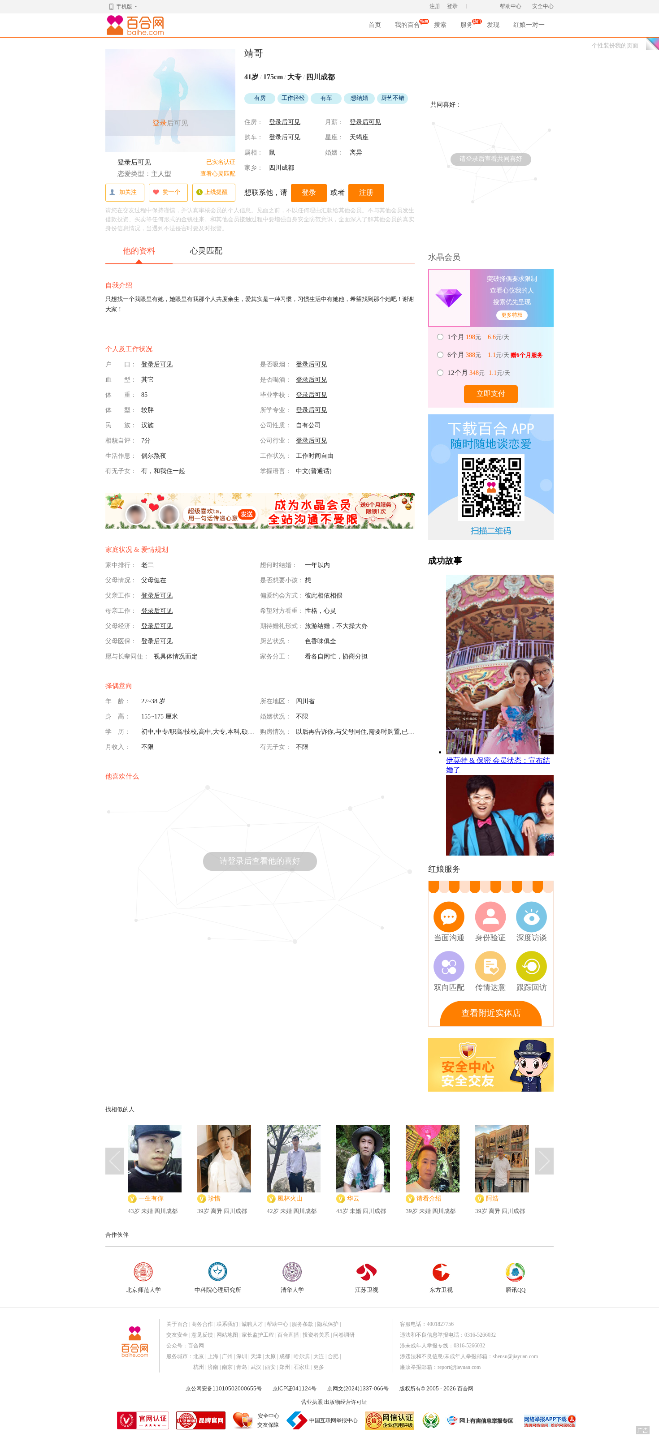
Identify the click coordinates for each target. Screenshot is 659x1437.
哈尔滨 (302, 1356)
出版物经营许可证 (345, 1402)
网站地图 (227, 1335)
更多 (318, 1367)
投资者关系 (316, 1335)
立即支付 (491, 393)
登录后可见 (134, 162)
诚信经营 (430, 1420)
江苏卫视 (366, 1289)
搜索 (440, 25)
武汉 (256, 1367)
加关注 (128, 192)
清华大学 (292, 1289)
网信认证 (389, 1420)
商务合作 (202, 1324)
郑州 (284, 1367)
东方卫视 (441, 1289)
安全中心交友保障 (268, 1420)
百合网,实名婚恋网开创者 (136, 25)
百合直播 (288, 1335)
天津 (256, 1356)
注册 (434, 6)
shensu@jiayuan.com (515, 1356)
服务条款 (302, 1324)
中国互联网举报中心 (333, 1420)
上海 (213, 1356)
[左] (114, 1161)
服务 (466, 28)
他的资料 (139, 250)
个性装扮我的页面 (615, 45)
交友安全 (177, 1335)
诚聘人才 (252, 1324)
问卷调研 (344, 1335)
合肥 (333, 1356)
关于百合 (177, 1324)
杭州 (198, 1367)
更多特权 (512, 315)
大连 (318, 1356)
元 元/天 (479, 336)
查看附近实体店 (491, 1013)
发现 (493, 25)
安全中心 (543, 6)
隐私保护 (327, 1324)
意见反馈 (202, 1335)
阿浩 (492, 1198)
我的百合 (407, 28)
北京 (198, 1356)
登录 (452, 6)
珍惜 (214, 1198)
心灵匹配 (206, 250)
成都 (284, 1356)
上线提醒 (216, 192)
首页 (375, 25)
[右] (544, 1161)
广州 (227, 1356)
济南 (213, 1367)
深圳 (241, 1356)
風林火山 (290, 1198)
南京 (227, 1367)
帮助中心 (510, 6)
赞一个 (171, 192)
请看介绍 (429, 1198)
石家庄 (302, 1367)
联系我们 (227, 1324)
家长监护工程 (258, 1335)
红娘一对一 (529, 25)
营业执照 (312, 1402)
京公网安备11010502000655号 (224, 1388)
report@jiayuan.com (459, 1367)
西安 (270, 1367)
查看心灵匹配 (217, 173)
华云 (353, 1198)
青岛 (241, 1367)
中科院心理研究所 (218, 1289)
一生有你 (151, 1198)
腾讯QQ (515, 1289)
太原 (270, 1356)
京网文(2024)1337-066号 (358, 1388)
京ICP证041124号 (294, 1388)
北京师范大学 (143, 1289)
